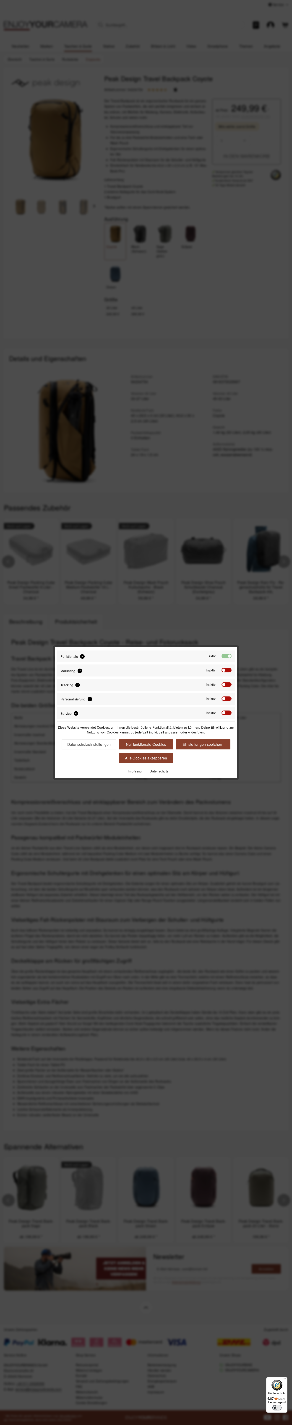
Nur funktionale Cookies (146, 744)
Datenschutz (158, 771)
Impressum (136, 771)
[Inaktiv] (227, 670)
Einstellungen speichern (203, 744)
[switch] (277, 1407)
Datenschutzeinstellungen (89, 744)
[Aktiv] (227, 656)
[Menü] (284, 1380)
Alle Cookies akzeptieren (146, 758)
